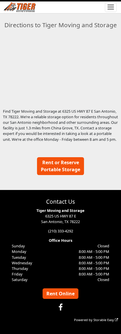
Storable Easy (104, 320)
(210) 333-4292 (60, 231)
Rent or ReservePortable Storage (60, 166)
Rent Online (60, 293)
